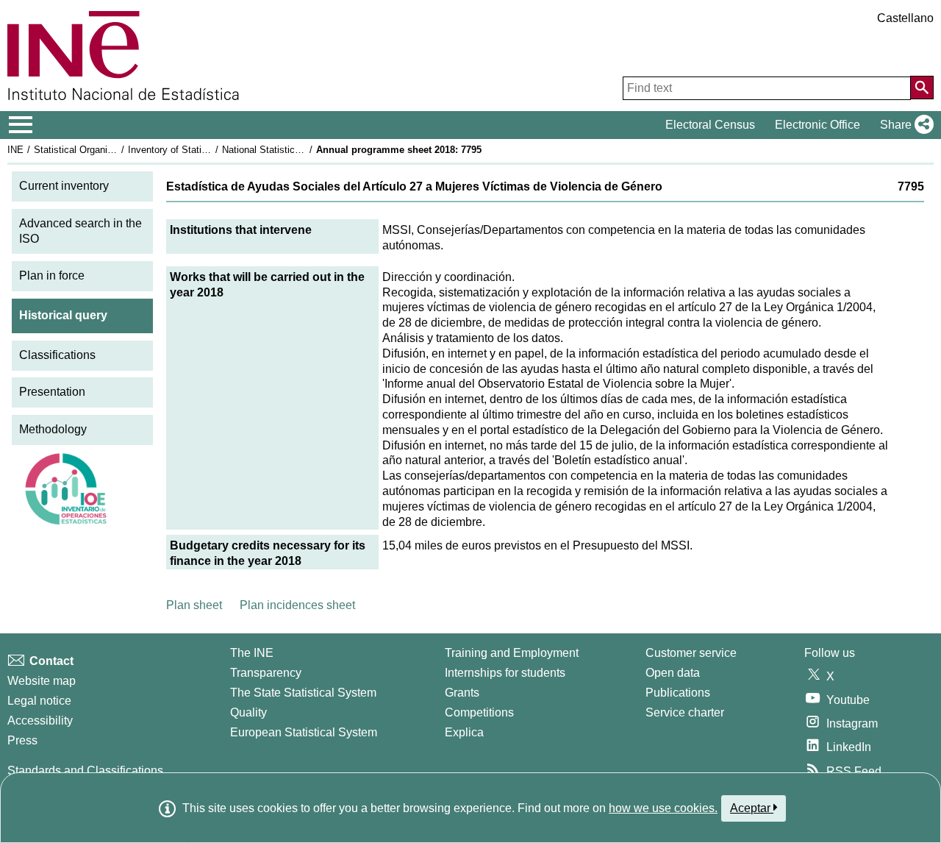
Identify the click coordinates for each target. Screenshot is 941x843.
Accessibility (40, 720)
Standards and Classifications (85, 770)
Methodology (53, 429)
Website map (41, 681)
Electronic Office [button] (817, 124)
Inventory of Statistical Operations (200, 149)
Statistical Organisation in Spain (102, 149)
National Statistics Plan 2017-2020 (295, 149)
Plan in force (52, 275)
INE (15, 149)
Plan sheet (194, 605)
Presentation (52, 391)
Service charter (684, 712)
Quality (248, 712)
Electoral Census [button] (710, 124)
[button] (904, 125)
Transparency (265, 672)
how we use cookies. (663, 808)
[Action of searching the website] (922, 87)
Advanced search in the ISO (80, 231)
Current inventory (64, 185)
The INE (251, 653)
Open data (672, 672)
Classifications (57, 355)
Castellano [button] (905, 18)
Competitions (479, 712)
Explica (464, 732)
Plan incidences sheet (297, 605)
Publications (677, 692)
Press (22, 740)
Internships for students (505, 672)
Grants (462, 692)
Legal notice (39, 700)
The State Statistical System (303, 692)
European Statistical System (303, 732)
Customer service (691, 653)
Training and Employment (512, 653)
